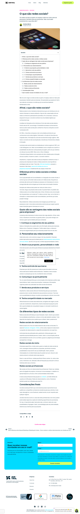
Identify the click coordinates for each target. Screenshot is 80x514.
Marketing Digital (24, 10)
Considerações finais (28, 90)
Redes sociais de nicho (30, 86)
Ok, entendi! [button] (48, 260)
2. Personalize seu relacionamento (31, 65)
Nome (39, 442)
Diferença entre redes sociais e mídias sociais (34, 59)
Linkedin (44, 376)
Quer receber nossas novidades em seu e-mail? (35, 92)
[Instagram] (38, 506)
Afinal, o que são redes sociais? (30, 56)
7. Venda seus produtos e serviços (33, 77)
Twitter (38, 328)
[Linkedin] (41, 506)
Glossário (32, 489)
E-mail (39, 448)
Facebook (26, 328)
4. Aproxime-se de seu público (32, 70)
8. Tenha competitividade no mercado (35, 79)
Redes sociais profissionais (31, 88)
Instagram (32, 328)
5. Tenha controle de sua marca (33, 72)
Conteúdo (32, 483)
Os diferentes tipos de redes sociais (32, 81)
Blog (40, 2)
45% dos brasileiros (45, 164)
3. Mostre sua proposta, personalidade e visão (36, 68)
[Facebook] (34, 506)
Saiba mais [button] (46, 257)
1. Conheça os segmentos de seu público (35, 63)
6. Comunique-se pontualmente (33, 74)
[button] (58, 52)
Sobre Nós (32, 480)
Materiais (45, 2)
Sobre (34, 2)
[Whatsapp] (45, 506)
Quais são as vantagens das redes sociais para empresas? (38, 61)
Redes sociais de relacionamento (33, 83)
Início (29, 2)
